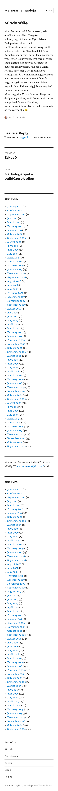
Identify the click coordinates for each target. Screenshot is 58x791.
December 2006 (16, 340)
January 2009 (14, 269)
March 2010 (13, 222)
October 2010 (14, 210)
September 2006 (16, 351)
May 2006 (12, 367)
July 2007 (12, 312)
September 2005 (16, 399)
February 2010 (15, 226)
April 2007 (13, 324)
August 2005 (14, 403)
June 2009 (13, 249)
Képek (8, 763)
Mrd (10, 117)
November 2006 (16, 344)
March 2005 (14, 422)
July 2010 (12, 218)
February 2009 (15, 265)
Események (11, 756)
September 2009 (16, 238)
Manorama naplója (20, 10)
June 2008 (13, 285)
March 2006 (14, 375)
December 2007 (16, 297)
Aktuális (21, 117)
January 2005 (14, 430)
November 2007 (16, 300)
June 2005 (13, 410)
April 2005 (13, 418)
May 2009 (12, 253)
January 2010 (14, 230)
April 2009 (13, 257)
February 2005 (15, 426)
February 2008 (15, 293)
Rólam (8, 776)
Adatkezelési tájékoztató (30, 466)
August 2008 (14, 281)
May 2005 (12, 414)
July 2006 (12, 359)
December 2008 (16, 273)
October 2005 (14, 395)
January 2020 (14, 206)
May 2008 (12, 289)
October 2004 (14, 442)
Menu (49, 10)
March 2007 (14, 328)
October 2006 (15, 348)
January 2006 (14, 383)
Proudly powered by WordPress (38, 785)
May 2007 (12, 320)
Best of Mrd (11, 742)
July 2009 (12, 245)
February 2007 (15, 332)
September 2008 (16, 277)
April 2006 (13, 371)
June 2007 (12, 316)
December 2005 (16, 387)
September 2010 (16, 214)
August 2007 (14, 308)
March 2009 (14, 261)
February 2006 (15, 379)
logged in (24, 137)
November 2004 (16, 438)
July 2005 (12, 406)
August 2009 (14, 242)
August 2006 (14, 355)
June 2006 (13, 363)
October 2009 (15, 234)
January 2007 (14, 336)
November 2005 (16, 391)
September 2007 (16, 304)
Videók (8, 770)
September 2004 (16, 446)
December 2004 (16, 434)
